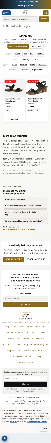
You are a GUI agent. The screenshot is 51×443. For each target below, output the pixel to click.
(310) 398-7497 (13, 250)
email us (13, 422)
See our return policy (35, 173)
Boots (14, 64)
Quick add (14, 119)
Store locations (36, 259)
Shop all (40, 53)
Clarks (34, 332)
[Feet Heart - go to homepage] (25, 12)
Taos (19, 338)
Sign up (25, 384)
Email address (25, 293)
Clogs (32, 64)
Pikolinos (10, 338)
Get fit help (37, 46)
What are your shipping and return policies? (23, 221)
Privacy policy (35, 356)
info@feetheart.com (41, 323)
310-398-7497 (42, 413)
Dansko (42, 332)
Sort (16, 59)
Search (44, 19)
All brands (16, 26)
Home (5, 26)
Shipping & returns (18, 356)
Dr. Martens (23, 332)
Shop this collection (18, 46)
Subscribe (25, 304)
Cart (46, 12)
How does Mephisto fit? (15, 199)
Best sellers (19, 326)
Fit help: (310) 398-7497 (25, 6)
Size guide (25, 70)
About (41, 350)
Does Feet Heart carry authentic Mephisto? (23, 206)
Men (25, 53)
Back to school (33, 326)
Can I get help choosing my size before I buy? (21, 213)
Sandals (23, 64)
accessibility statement (37, 422)
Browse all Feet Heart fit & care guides (19, 229)
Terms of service (25, 362)
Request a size (37, 70)
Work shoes (12, 70)
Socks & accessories (11, 344)
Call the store (13, 259)
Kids (31, 53)
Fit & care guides (41, 344)
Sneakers (42, 64)
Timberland (28, 338)
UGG (44, 326)
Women (17, 53)
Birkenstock (10, 332)
